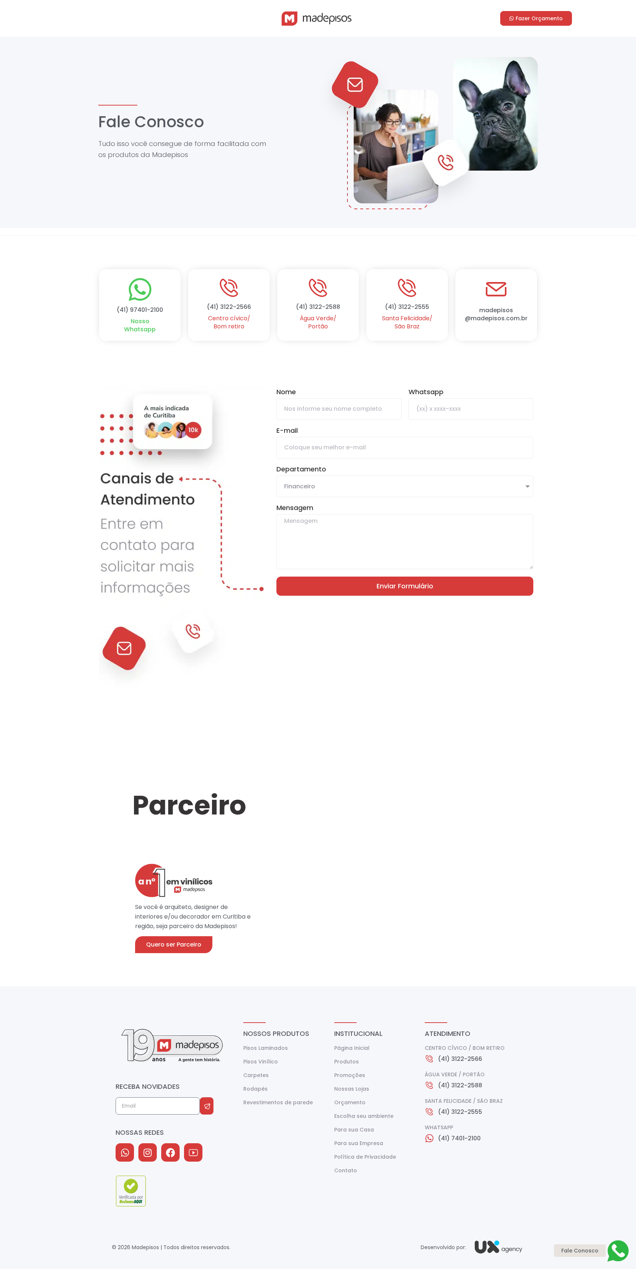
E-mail (287, 431)
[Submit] (206, 1106)
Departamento (301, 470)
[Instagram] (147, 1152)
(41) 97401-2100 (140, 310)
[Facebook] (170, 1152)
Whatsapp (426, 392)
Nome (286, 392)
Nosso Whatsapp (140, 325)
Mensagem (294, 508)
